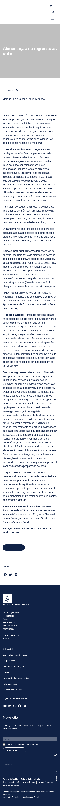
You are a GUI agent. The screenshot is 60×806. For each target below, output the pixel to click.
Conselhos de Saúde (12, 689)
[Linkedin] (10, 706)
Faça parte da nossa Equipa (16, 678)
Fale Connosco (10, 684)
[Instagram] (24, 706)
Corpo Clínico (9, 660)
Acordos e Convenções (13, 666)
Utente (6, 672)
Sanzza (6, 638)
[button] (52, 12)
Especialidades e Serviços (15, 655)
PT (51, 6)
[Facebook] (19, 706)
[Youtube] (5, 706)
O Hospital (8, 649)
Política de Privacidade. (28, 744)
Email (6, 734)
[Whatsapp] (15, 706)
